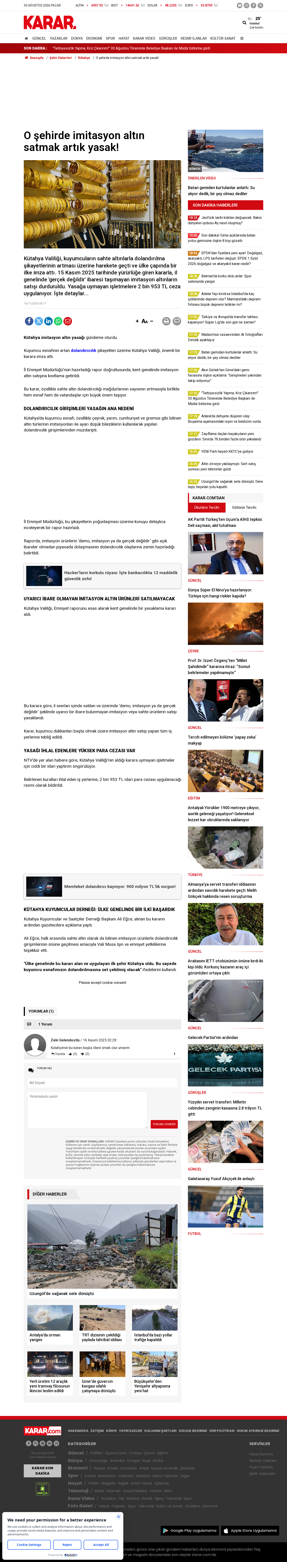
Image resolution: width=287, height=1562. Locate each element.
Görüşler (168, 38)
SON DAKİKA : (35, 48)
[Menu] (240, 38)
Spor (110, 38)
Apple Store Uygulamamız (254, 1530)
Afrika (158, 1460)
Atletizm (143, 1475)
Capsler (119, 1506)
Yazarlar (58, 38)
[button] (137, 321)
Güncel (39, 38)
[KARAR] (50, 22)
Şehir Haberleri (262, 1473)
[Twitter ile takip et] (260, 5)
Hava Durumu (261, 1454)
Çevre (149, 1453)
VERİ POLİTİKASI (222, 1430)
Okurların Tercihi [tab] (206, 507)
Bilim (168, 1490)
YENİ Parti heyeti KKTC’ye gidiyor (79, 48)
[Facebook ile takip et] (253, 5)
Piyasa (99, 1468)
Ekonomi (94, 38)
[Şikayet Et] (174, 1053)
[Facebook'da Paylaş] (29, 321)
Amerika (117, 1460)
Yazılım (155, 1490)
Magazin (108, 1483)
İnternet (113, 1490)
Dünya (77, 38)
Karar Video (144, 38)
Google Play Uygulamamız (194, 1530)
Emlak (112, 1468)
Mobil (99, 1490)
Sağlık (123, 1483)
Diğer (185, 1475)
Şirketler (187, 1468)
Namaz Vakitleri (263, 1460)
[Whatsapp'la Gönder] (58, 321)
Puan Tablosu (261, 1467)
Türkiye (135, 1453)
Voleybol (125, 1475)
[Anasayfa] (27, 38)
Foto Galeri (80, 1506)
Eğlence (161, 1483)
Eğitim (162, 1453)
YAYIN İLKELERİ (130, 1430)
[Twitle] (39, 321)
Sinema (132, 1498)
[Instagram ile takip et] (56, 1443)
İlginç (159, 1498)
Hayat (124, 38)
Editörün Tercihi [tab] (244, 507)
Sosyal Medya (135, 1490)
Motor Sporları (165, 1475)
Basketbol (107, 1475)
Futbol (90, 1475)
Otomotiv (128, 1468)
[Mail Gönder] (67, 321)
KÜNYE (111, 1430)
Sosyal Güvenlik (164, 1468)
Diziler (93, 1483)
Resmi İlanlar (194, 38)
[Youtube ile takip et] (239, 5)
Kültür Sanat (223, 38)
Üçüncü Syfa (115, 1453)
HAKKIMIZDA (78, 1430)
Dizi (121, 1498)
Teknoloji (78, 1491)
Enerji (144, 1468)
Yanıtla (60, 1054)
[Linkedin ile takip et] (49, 1443)
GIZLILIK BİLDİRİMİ (193, 1430)
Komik (147, 1498)
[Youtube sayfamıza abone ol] (42, 1443)
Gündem (108, 1498)
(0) (74, 1054)
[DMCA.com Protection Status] (42, 1488)
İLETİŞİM (97, 1430)
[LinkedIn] (48, 321)
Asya (146, 1460)
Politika (96, 1453)
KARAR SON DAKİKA (42, 1470)
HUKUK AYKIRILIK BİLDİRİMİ (258, 1430)
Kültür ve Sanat (169, 1506)
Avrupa (133, 1460)
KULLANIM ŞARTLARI (160, 1430)
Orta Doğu (98, 1460)
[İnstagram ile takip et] (246, 5)
